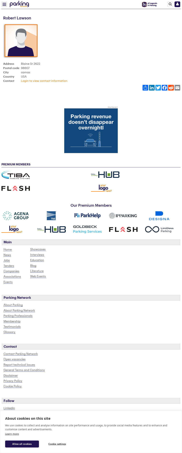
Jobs (7, 260)
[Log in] (177, 4)
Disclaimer (11, 375)
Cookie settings (57, 444)
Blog (33, 265)
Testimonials (12, 326)
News (7, 255)
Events (8, 282)
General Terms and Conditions (24, 370)
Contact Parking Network (21, 354)
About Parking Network (19, 310)
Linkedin (9, 408)
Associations (12, 276)
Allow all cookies (22, 444)
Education (37, 260)
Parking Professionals (18, 315)
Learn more (12, 434)
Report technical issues (19, 364)
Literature (37, 271)
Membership (12, 321)
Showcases (38, 249)
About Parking (13, 305)
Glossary (9, 332)
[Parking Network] (19, 3)
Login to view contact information (44, 81)
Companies (11, 271)
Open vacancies (15, 359)
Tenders (9, 265)
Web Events (38, 276)
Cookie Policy (13, 386)
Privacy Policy (13, 381)
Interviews (37, 254)
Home (8, 249)
